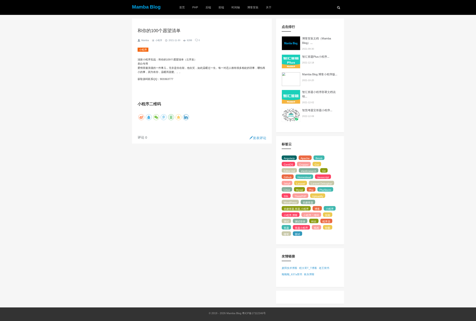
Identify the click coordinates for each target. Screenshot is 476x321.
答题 (286, 227)
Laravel (300, 183)
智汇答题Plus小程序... (315, 56)
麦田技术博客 (289, 268)
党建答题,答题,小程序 (296, 208)
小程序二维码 (311, 215)
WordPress (290, 202)
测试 (286, 221)
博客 (317, 208)
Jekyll (287, 183)
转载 (327, 227)
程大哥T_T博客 (308, 268)
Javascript (323, 177)
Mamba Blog (146, 7)
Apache (305, 158)
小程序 (158, 40)
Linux (287, 189)
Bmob (319, 158)
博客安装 (252, 7)
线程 (316, 227)
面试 (297, 234)
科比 (313, 221)
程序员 (326, 221)
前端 (221, 7)
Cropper (304, 164)
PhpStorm (325, 189)
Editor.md (289, 170)
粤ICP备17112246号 (254, 313)
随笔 (286, 234)
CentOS (288, 164)
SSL (286, 196)
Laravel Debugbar (321, 183)
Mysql (299, 189)
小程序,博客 (291, 215)
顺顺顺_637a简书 (292, 274)
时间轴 (235, 7)
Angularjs (289, 158)
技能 (327, 215)
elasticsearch (308, 170)
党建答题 (308, 202)
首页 (182, 7)
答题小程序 (301, 227)
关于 (268, 7)
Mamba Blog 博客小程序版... (319, 74)
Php (311, 189)
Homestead (304, 177)
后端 (208, 7)
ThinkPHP (300, 196)
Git (324, 170)
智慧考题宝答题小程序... (317, 110)
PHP (195, 7)
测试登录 (300, 221)
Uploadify (317, 196)
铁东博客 (309, 274)
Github (288, 177)
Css (317, 164)
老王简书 (324, 268)
